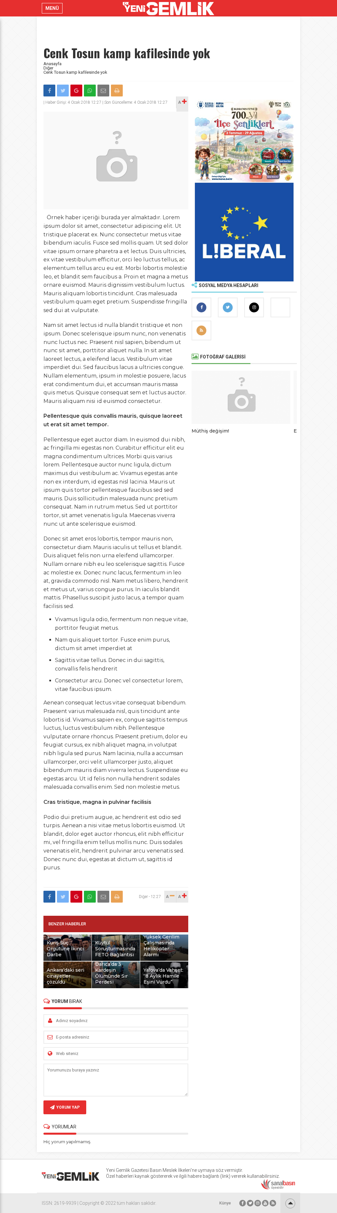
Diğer (48, 68)
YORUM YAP (68, 1107)
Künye (225, 1202)
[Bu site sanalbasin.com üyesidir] (278, 1188)
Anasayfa (52, 63)
